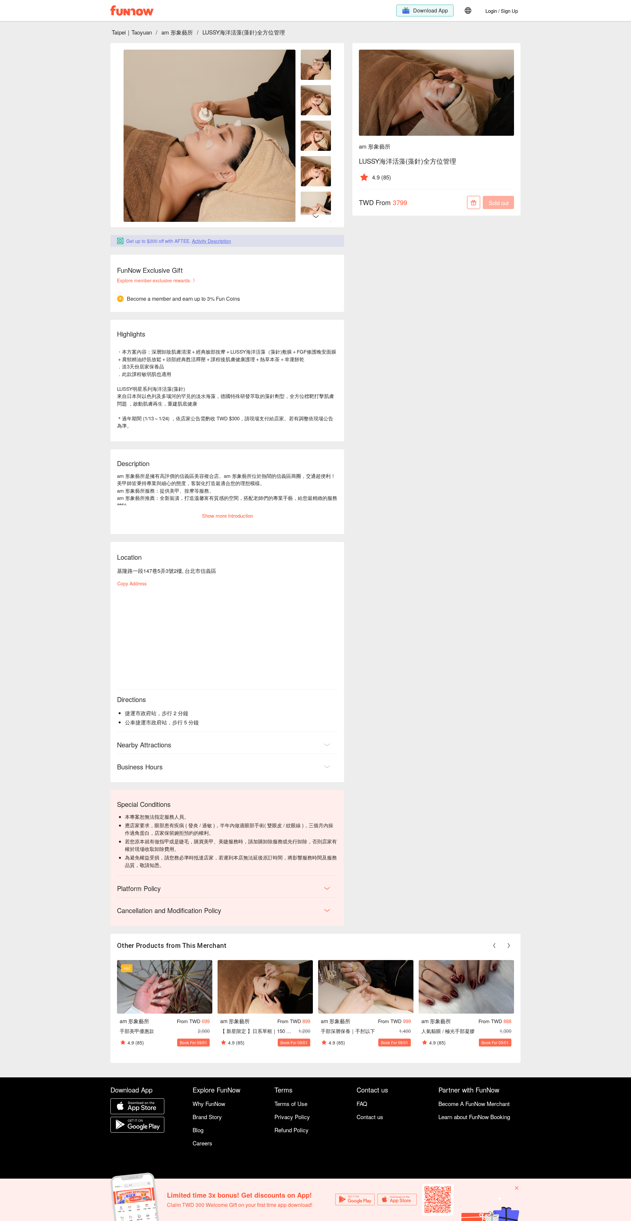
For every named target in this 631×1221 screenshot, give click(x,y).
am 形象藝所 (177, 32)
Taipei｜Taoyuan (132, 32)
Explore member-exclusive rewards (153, 280)
